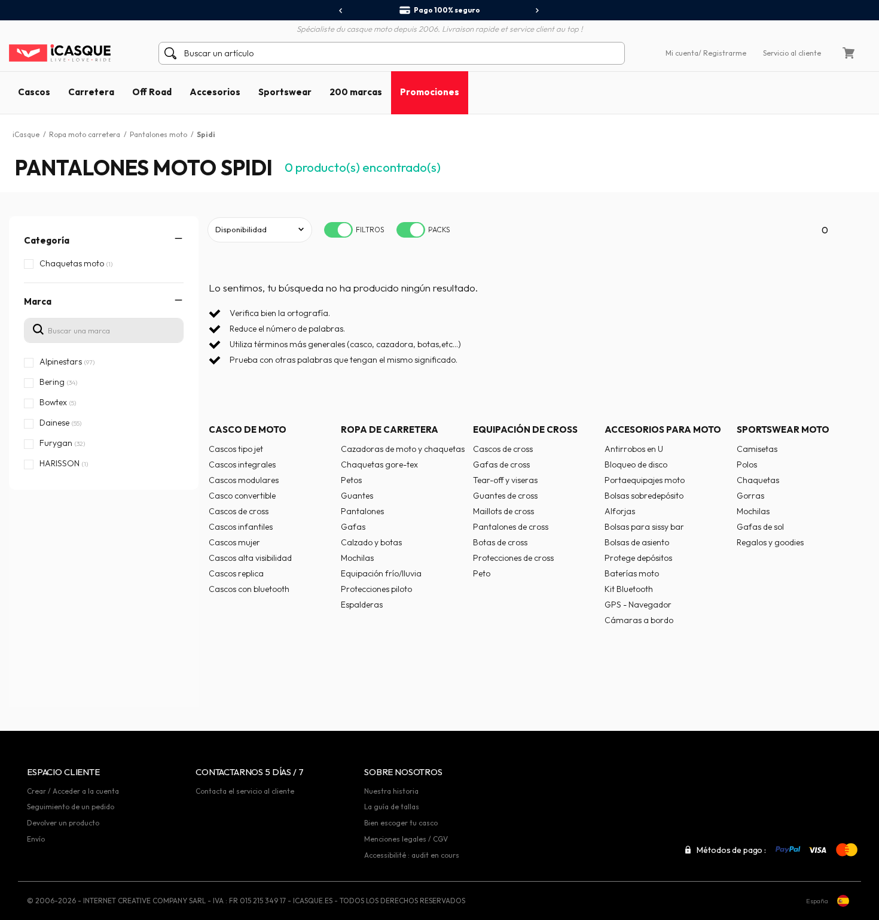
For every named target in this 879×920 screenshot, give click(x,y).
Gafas (353, 526)
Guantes (357, 495)
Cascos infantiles (241, 526)
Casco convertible (242, 495)
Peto (481, 573)
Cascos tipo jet (236, 449)
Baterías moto (632, 573)
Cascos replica (236, 573)
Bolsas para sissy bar (644, 526)
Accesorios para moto (663, 429)
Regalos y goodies (770, 542)
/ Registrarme (722, 52)
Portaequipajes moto (645, 480)
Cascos (34, 92)
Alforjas (620, 511)
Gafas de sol (760, 526)
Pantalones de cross (510, 526)
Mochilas (357, 557)
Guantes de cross (505, 495)
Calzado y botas (371, 542)
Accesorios (215, 92)
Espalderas (362, 604)
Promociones (429, 92)
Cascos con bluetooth (249, 589)
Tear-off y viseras (505, 480)
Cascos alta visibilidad (250, 557)
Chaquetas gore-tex (379, 464)
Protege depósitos (638, 557)
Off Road (152, 92)
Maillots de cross (503, 511)
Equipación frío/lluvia (381, 573)
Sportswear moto (783, 429)
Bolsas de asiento (637, 542)
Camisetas (757, 449)
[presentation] (341, 10)
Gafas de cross (501, 464)
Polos (747, 464)
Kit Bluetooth (629, 589)
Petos (351, 480)
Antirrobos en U (634, 449)
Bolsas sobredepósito (644, 495)
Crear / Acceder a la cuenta (73, 791)
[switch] (338, 230)
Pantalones (362, 511)
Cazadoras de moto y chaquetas (403, 449)
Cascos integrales (242, 464)
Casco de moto (247, 429)
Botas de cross (500, 542)
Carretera (91, 92)
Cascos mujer (234, 542)
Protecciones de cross (513, 557)
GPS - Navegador (638, 604)
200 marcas (355, 92)
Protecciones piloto (376, 589)
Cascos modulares (244, 480)
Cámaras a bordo (639, 620)
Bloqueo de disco (636, 464)
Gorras (750, 495)
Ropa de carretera (389, 429)
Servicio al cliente (792, 52)
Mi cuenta (682, 52)
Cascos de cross (238, 511)
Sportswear (285, 92)
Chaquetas (758, 480)
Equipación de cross (525, 429)
